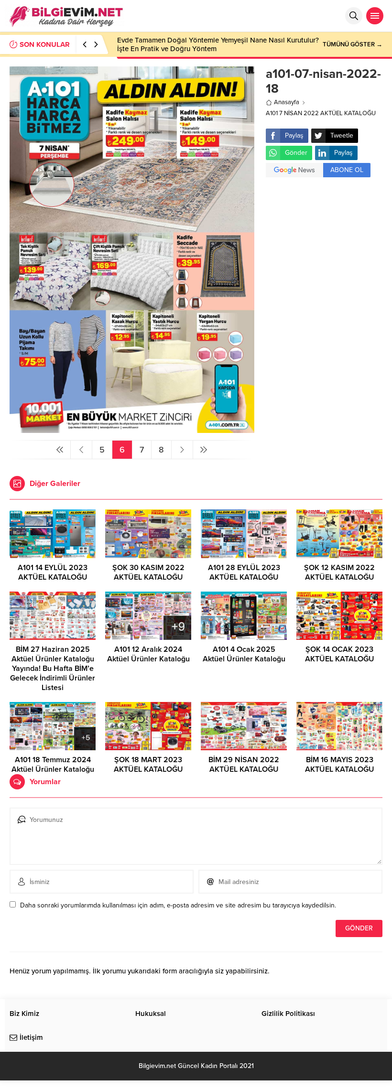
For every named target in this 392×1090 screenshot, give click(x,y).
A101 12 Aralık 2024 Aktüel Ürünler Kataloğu (148, 654)
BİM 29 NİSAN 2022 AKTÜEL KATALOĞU (243, 764)
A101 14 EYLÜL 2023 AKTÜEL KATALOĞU (52, 572)
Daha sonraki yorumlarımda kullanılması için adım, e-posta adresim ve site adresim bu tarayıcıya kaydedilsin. (178, 905)
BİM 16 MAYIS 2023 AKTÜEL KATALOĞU (339, 764)
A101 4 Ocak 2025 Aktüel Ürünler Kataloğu (244, 654)
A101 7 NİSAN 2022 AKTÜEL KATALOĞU (321, 113)
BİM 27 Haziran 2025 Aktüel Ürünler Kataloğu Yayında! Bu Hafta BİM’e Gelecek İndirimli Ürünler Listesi (52, 668)
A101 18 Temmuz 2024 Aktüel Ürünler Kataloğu (52, 764)
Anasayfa (286, 102)
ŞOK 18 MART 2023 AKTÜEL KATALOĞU (148, 764)
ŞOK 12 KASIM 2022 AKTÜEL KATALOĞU (339, 572)
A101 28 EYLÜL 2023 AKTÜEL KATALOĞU (244, 572)
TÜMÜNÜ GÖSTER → (352, 44)
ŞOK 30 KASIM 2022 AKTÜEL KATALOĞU (148, 572)
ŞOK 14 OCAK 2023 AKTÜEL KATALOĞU (339, 654)
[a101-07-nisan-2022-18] (132, 429)
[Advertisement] (324, 242)
